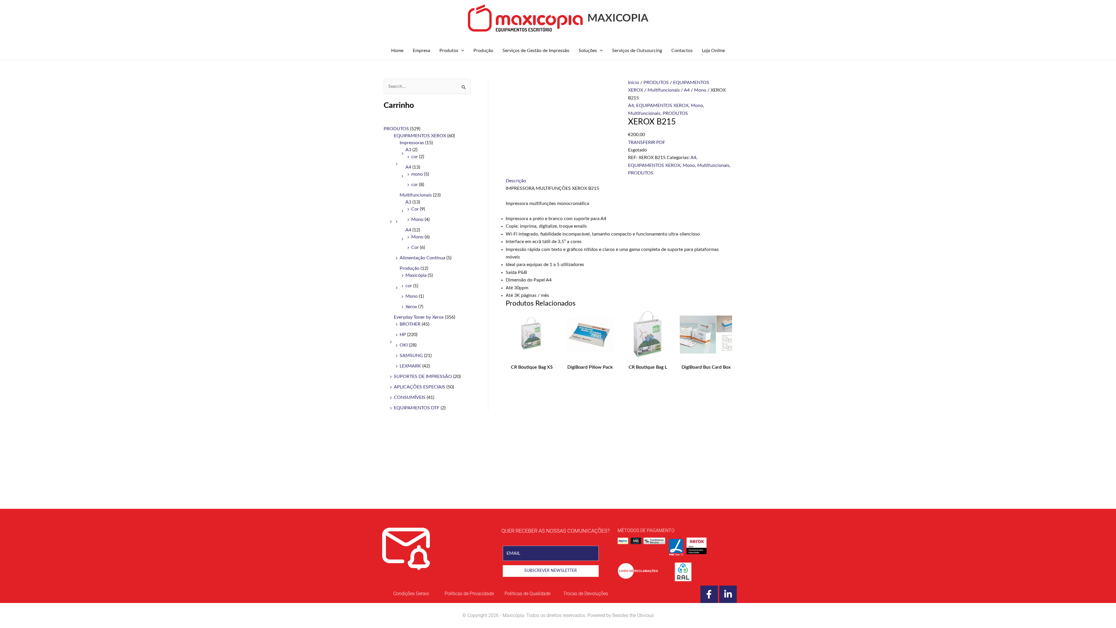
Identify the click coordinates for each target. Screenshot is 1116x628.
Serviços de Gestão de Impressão (535, 50)
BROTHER (410, 324)
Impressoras (412, 142)
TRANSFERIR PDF (646, 142)
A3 (408, 149)
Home (397, 50)
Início (633, 82)
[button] (461, 50)
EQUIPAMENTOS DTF (416, 408)
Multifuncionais (416, 195)
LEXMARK (410, 366)
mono (417, 174)
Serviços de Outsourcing (637, 50)
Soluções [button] (588, 50)
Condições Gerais (411, 593)
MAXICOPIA (617, 18)
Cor (415, 209)
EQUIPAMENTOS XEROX (420, 135)
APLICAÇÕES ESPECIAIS (419, 387)
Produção (483, 50)
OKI (404, 345)
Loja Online (713, 50)
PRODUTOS (396, 128)
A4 (408, 167)
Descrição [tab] (516, 181)
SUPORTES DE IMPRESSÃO (423, 376)
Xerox (411, 306)
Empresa (421, 50)
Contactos (682, 50)
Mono (417, 219)
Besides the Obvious (633, 615)
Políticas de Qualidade (527, 593)
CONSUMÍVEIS (409, 397)
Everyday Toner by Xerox (419, 317)
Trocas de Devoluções (585, 593)
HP (403, 334)
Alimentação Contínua (422, 258)
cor (414, 156)
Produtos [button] (448, 50)
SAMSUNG (411, 355)
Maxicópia (416, 275)
